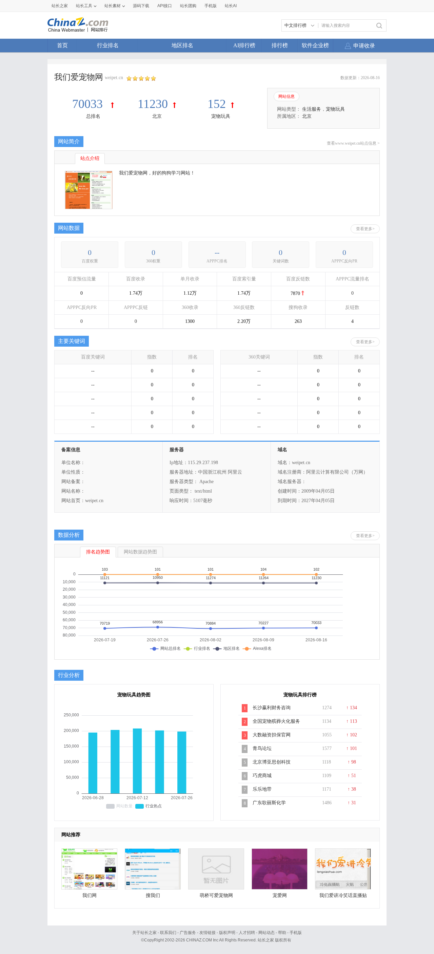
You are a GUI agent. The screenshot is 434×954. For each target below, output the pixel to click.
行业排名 (108, 45)
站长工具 (84, 5)
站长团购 (188, 5)
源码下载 (141, 5)
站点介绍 (89, 158)
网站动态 (266, 932)
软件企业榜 (315, 45)
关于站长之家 (144, 932)
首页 (62, 45)
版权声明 (227, 932)
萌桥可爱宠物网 (216, 895)
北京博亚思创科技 (272, 762)
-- (217, 252)
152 (217, 104)
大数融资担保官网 (272, 734)
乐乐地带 (262, 789)
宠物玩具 (220, 116)
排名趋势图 (98, 551)
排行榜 (280, 45)
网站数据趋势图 (140, 551)
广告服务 (188, 932)
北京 (157, 116)
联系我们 (168, 932)
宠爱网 (280, 895)
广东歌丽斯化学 (269, 802)
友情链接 (207, 932)
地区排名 (182, 45)
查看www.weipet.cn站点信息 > (353, 143)
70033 (89, 104)
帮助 (282, 932)
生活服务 (311, 109)
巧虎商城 (262, 775)
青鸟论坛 (262, 748)
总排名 (93, 116)
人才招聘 (247, 932)
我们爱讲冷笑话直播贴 (343, 895)
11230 (153, 104)
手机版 (296, 932)
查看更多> (365, 228)
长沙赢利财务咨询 (272, 707)
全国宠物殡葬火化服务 (276, 721)
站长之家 (60, 5)
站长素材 (112, 5)
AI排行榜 (244, 45)
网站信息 (286, 96)
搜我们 (153, 895)
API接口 (164, 5)
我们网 (89, 895)
